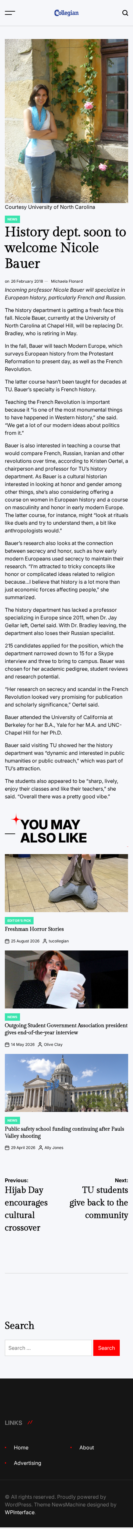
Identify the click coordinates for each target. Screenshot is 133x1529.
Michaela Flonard (67, 281)
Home (21, 1447)
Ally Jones (54, 1147)
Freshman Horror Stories (34, 929)
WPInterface (20, 1512)
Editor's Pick (19, 920)
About (86, 1447)
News (12, 219)
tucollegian (59, 941)
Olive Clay (53, 1044)
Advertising (27, 1463)
